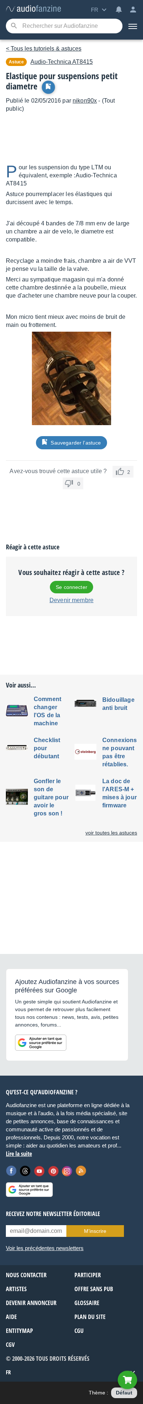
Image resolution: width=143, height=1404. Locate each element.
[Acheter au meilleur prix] (127, 1380)
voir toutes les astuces (111, 833)
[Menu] (132, 26)
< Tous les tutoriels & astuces (43, 48)
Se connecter (71, 587)
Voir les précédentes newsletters (45, 1248)
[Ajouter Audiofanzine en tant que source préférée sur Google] (40, 1043)
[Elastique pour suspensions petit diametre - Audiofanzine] (33, 9)
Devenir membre (72, 600)
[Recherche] (14, 26)
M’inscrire (95, 1231)
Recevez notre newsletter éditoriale (53, 1214)
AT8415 (61, 62)
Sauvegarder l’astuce (76, 443)
